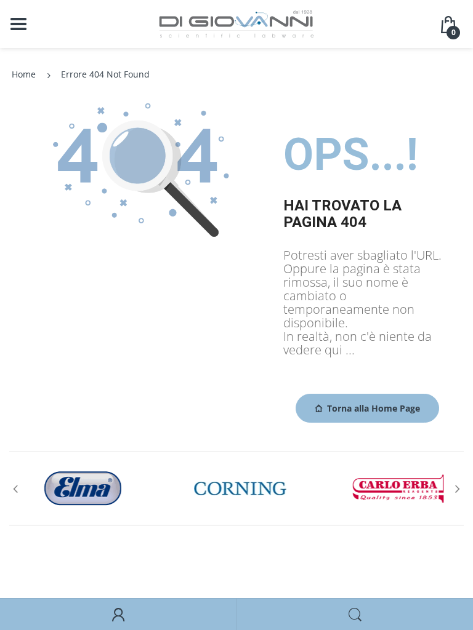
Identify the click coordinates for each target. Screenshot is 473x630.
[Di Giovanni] (236, 23)
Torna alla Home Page (373, 408)
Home (24, 74)
